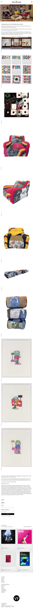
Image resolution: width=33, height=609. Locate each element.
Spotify (2, 579)
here (4, 483)
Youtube (2, 578)
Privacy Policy (2, 606)
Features (2, 588)
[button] (5, 2)
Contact (13, 606)
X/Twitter (3, 582)
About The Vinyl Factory (5, 584)
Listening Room (3, 590)
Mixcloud (2, 580)
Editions (2, 586)
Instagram (3, 576)
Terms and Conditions (8, 606)
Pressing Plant (3, 589)
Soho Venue (3, 585)
